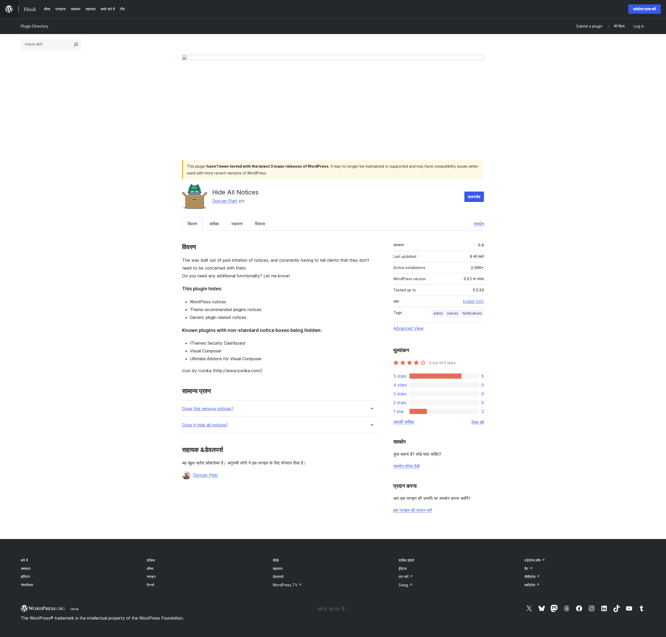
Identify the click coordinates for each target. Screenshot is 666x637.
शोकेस (151, 560)
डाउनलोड (474, 196)
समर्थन (479, 223)
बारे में (24, 560)
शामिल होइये (406, 560)
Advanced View (408, 328)
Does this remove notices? (207, 408)
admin (438, 313)
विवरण (192, 223)
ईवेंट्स (403, 568)
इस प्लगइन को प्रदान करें (412, 510)
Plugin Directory (34, 26)
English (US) (473, 301)
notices (452, 313)
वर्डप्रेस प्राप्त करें (644, 9)
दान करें (406, 576)
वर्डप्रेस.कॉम (534, 560)
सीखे (276, 560)
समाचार (25, 568)
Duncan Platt (224, 200)
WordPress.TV (287, 585)
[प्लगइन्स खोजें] (76, 44)
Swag (406, 585)
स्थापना (237, 223)
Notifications (472, 313)
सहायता (278, 568)
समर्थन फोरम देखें (406, 466)
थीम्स (150, 568)
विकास (260, 223)
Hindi (75, 609)
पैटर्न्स (150, 585)
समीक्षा (214, 223)
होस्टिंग (25, 576)
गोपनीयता (27, 585)
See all (477, 421)
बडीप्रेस (532, 585)
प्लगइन (151, 576)
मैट (528, 568)
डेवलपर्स (278, 576)
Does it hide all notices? (205, 425)
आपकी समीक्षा (403, 421)
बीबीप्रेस (532, 576)
